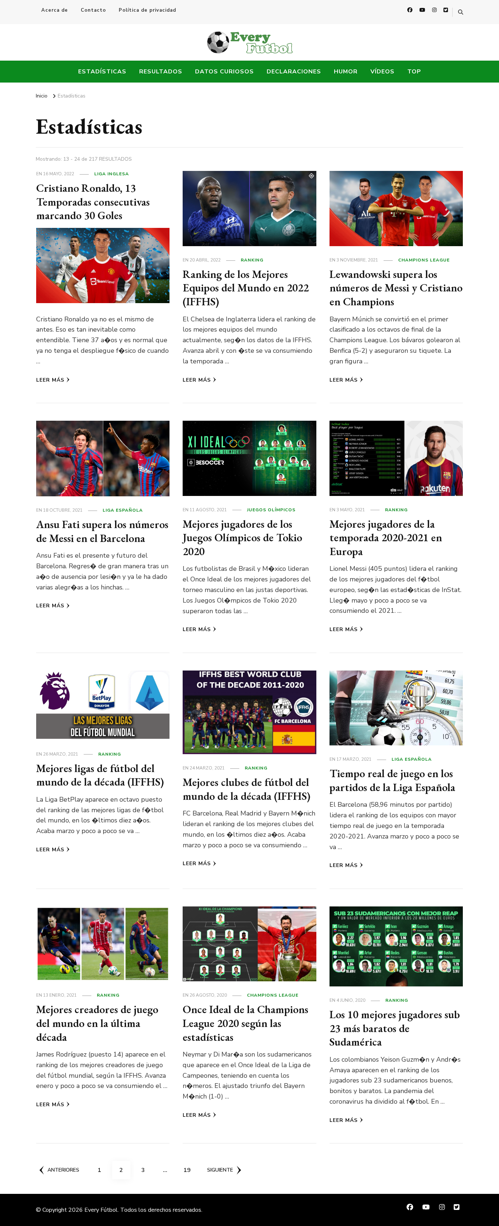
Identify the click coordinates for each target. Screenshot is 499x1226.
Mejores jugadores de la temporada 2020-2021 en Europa (386, 537)
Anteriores (63, 1169)
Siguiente (220, 1169)
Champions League (424, 260)
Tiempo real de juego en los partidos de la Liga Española (392, 780)
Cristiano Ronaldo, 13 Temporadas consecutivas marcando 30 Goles (93, 201)
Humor (346, 72)
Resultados (160, 72)
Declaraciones (294, 72)
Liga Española (123, 510)
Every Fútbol (101, 1210)
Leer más (50, 380)
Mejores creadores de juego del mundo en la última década (97, 1023)
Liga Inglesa (111, 174)
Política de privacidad (147, 10)
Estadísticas (102, 72)
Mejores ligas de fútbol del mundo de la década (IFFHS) (100, 775)
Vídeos (382, 72)
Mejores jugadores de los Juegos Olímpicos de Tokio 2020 (242, 537)
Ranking (252, 260)
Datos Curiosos (224, 72)
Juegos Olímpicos (271, 510)
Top (414, 72)
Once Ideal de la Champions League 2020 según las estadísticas (245, 1023)
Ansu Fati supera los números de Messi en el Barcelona (102, 531)
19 (189, 1170)
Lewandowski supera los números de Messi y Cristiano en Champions (396, 288)
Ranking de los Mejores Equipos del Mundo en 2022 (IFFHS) (246, 288)
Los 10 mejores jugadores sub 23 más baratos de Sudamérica (395, 1028)
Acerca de (54, 10)
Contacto (93, 10)
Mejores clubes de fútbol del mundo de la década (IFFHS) (247, 789)
